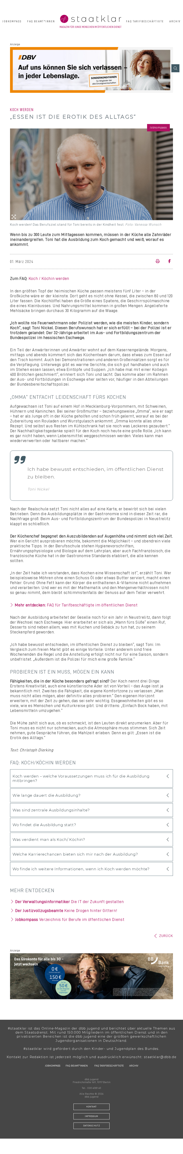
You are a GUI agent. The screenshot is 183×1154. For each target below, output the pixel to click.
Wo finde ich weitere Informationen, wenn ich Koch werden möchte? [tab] (81, 869)
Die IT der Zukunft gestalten (69, 902)
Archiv (175, 21)
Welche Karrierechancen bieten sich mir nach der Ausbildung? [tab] (75, 854)
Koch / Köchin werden (49, 279)
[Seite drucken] (159, 261)
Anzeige (15, 44)
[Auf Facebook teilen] (168, 261)
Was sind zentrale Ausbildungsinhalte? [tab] (51, 810)
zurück (166, 936)
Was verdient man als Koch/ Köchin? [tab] (48, 839)
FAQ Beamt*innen (41, 21)
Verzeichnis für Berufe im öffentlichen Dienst (69, 920)
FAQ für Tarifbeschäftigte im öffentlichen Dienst (76, 605)
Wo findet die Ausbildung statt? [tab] (44, 825)
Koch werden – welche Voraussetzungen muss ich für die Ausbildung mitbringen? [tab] (81, 778)
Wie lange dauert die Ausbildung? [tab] (46, 795)
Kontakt (91, 1107)
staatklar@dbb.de (160, 1057)
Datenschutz (91, 1126)
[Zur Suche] (175, 68)
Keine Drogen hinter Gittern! (66, 911)
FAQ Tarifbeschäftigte (145, 21)
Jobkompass (12, 21)
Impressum (91, 1116)
